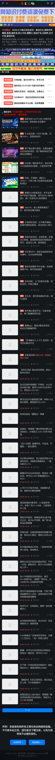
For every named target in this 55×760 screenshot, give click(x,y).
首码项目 (35, 128)
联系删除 (37, 742)
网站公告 (35, 364)
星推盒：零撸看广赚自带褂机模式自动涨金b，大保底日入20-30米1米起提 (36, 432)
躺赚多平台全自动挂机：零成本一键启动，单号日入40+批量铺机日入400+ (36, 476)
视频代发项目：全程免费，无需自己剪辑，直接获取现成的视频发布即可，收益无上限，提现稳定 (36, 240)
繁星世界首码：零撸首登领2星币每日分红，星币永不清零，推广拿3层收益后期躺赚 (35, 520)
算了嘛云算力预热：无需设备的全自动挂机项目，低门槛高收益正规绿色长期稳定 (36, 151)
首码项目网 (27, 3)
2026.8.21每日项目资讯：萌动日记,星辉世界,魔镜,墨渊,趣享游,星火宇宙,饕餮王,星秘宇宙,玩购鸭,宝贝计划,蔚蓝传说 (27, 33)
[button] (24, 25)
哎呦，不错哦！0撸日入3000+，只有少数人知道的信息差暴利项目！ (36, 181)
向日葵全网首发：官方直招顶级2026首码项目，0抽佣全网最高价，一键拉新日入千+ (36, 461)
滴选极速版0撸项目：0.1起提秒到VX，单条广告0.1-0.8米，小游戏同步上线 (35, 505)
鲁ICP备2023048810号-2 (27, 756)
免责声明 (18, 742)
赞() (50, 128)
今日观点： (7, 30)
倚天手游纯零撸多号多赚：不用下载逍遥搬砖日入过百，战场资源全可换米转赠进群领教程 (36, 594)
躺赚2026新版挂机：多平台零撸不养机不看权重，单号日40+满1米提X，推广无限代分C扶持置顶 (36, 195)
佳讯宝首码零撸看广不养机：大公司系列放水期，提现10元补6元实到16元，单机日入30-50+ (36, 387)
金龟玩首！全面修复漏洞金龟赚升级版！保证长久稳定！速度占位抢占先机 (36, 535)
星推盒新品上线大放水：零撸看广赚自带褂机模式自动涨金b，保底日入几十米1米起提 (36, 697)
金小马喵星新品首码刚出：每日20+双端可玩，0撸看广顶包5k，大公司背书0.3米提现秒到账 (35, 579)
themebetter (40, 753)
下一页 (27, 710)
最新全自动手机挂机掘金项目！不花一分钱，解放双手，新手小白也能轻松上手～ (36, 564)
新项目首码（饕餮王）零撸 (32, 414)
